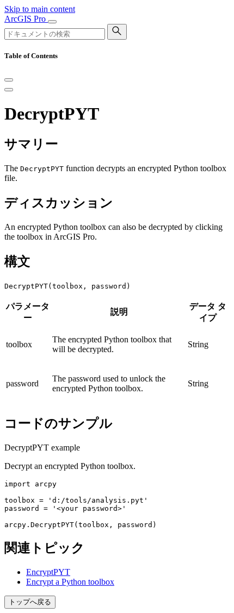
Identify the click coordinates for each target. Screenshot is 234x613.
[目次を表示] (8, 89)
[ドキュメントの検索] (117, 32)
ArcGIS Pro (26, 18)
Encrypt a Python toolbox (70, 581)
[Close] (8, 80)
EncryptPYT (48, 572)
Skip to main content (39, 9)
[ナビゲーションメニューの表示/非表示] (52, 21)
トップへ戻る (30, 602)
